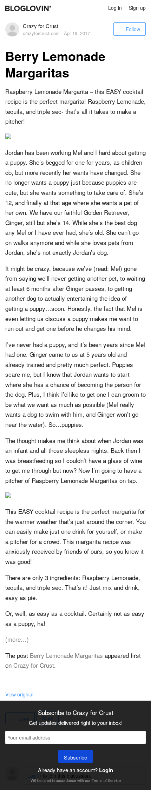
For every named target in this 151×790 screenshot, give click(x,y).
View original (19, 694)
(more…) (17, 639)
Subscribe (75, 757)
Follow (133, 29)
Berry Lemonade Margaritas (66, 655)
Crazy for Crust (33, 665)
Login (106, 770)
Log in (115, 7)
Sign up (137, 7)
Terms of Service (106, 780)
